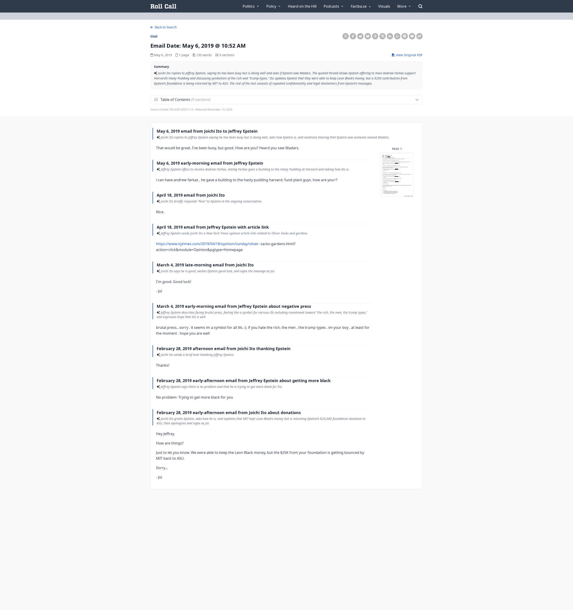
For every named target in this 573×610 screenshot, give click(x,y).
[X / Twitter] (345, 36)
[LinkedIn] (390, 36)
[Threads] (375, 36)
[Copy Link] (419, 36)
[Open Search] (420, 6)
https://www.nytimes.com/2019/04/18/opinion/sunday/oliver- (208, 243)
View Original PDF (409, 55)
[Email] (412, 36)
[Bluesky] (368, 36)
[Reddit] (360, 36)
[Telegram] (405, 36)
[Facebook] (353, 36)
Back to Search (165, 27)
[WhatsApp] (397, 36)
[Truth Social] (382, 36)
